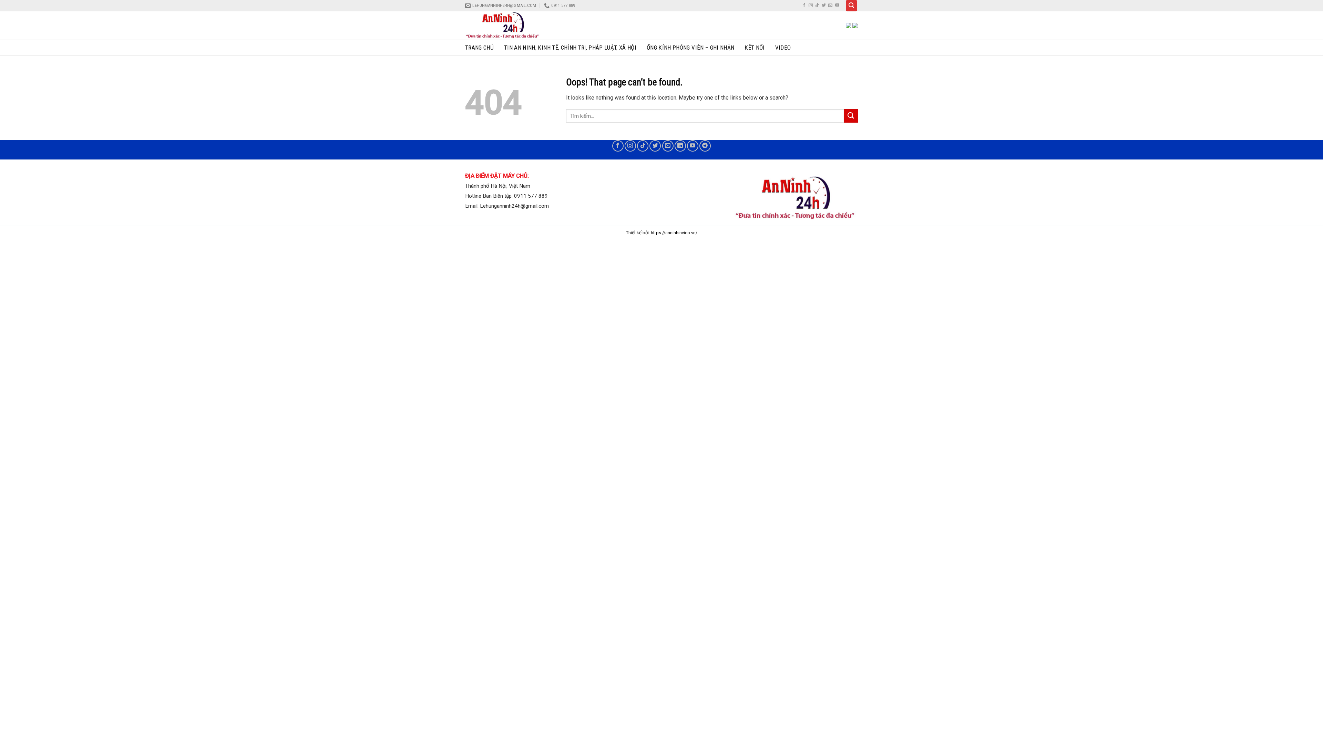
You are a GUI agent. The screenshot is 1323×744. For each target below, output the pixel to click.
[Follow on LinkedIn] (680, 146)
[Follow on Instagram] (811, 5)
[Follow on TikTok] (817, 5)
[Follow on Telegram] (705, 146)
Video (783, 47)
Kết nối (755, 47)
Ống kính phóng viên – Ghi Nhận (690, 47)
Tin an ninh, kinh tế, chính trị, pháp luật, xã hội (570, 47)
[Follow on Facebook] (804, 5)
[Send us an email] (830, 5)
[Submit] (851, 116)
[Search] (852, 5)
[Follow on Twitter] (824, 5)
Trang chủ (479, 47)
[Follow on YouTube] (837, 5)
